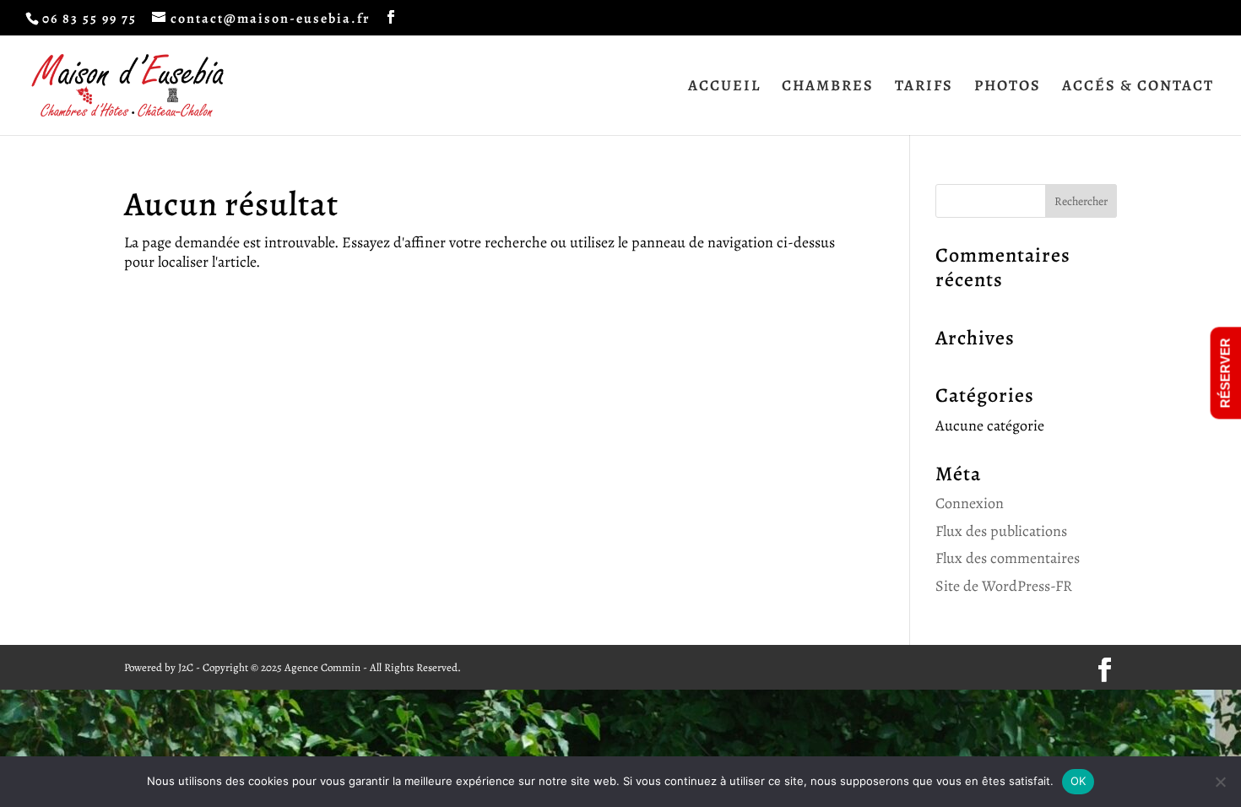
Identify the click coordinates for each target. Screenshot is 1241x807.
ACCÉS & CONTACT (1138, 87)
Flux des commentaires (1007, 558)
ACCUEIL (724, 87)
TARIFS (924, 87)
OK (1078, 781)
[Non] (1219, 781)
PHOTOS (1007, 87)
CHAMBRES (828, 87)
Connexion (969, 503)
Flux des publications (1001, 531)
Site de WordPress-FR (1003, 586)
